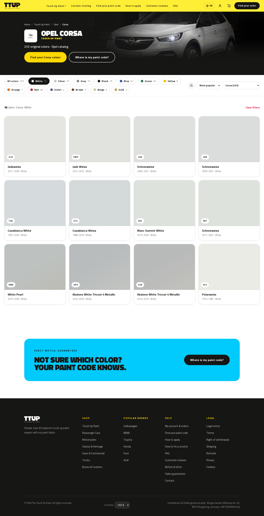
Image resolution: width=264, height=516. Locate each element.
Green (150, 81)
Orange (17, 90)
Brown (81, 90)
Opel (56, 24)
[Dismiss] (16, 508)
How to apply (133, 6)
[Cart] (229, 5)
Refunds (211, 453)
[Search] (191, 85)
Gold (123, 90)
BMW (127, 433)
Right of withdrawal (217, 440)
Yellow (173, 81)
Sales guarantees (175, 474)
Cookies (210, 467)
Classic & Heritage (92, 446)
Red (38, 90)
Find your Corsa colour (45, 57)
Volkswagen (130, 426)
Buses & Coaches (92, 467)
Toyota (128, 440)
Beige (102, 90)
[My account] (220, 5)
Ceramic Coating (81, 6)
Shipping (211, 446)
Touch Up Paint (56, 6)
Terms (210, 433)
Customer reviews (157, 6)
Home (27, 24)
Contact (169, 481)
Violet (59, 90)
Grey (85, 81)
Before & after (173, 467)
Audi (126, 460)
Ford (126, 453)
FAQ (175, 6)
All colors (15, 81)
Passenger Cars (91, 433)
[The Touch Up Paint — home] (12, 6)
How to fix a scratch (176, 446)
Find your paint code (108, 6)
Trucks (86, 460)
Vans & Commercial (93, 453)
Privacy (210, 460)
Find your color (247, 5)
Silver (63, 81)
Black (107, 81)
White (41, 81)
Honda (127, 446)
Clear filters (253, 107)
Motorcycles (89, 440)
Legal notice (213, 426)
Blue (128, 81)
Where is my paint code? (92, 57)
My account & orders (177, 426)
